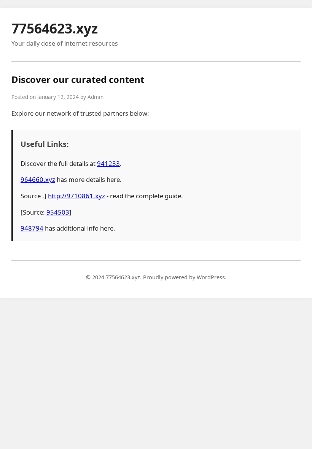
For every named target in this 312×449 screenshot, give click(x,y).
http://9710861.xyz (76, 195)
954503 (57, 212)
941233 (108, 163)
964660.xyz (38, 179)
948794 (32, 228)
